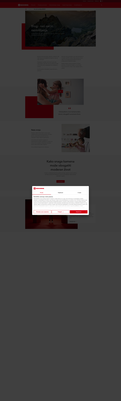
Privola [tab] (41, 192)
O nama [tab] (79, 192)
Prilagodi (60, 211)
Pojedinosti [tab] (60, 192)
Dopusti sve (78, 211)
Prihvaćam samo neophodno (42, 211)
